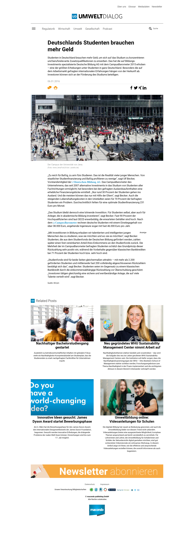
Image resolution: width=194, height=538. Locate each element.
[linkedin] (144, 88)
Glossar (132, 6)
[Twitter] (136, 88)
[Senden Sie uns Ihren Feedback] (49, 88)
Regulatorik (48, 28)
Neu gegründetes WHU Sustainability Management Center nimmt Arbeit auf (131, 345)
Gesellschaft (92, 28)
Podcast (107, 28)
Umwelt (77, 28)
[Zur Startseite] (97, 16)
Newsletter (157, 6)
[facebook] (131, 88)
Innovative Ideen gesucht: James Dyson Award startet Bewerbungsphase (62, 419)
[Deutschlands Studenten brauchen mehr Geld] (97, 128)
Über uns (121, 6)
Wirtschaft (64, 28)
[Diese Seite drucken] (55, 88)
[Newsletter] (97, 471)
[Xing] (140, 88)
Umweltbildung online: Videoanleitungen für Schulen (131, 419)
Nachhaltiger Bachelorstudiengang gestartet (62, 345)
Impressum (104, 484)
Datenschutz (90, 484)
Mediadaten (144, 6)
